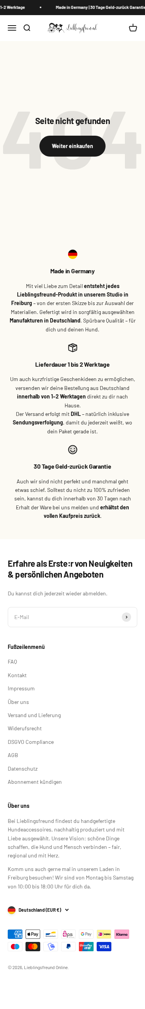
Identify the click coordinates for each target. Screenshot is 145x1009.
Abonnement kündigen (35, 781)
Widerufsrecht (25, 728)
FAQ (12, 661)
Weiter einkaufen (72, 146)
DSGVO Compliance (31, 741)
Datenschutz (23, 768)
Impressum (21, 688)
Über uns (18, 702)
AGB (13, 755)
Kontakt (17, 675)
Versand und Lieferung (34, 715)
